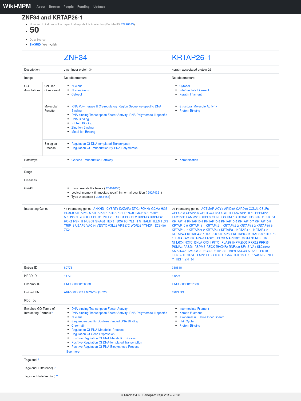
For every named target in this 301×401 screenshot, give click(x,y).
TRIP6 (249, 255)
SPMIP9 (230, 250)
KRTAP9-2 (181, 238)
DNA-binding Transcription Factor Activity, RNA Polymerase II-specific (119, 114)
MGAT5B (248, 238)
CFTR (204, 212)
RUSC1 (89, 221)
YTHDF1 (148, 225)
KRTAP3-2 (228, 229)
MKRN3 (69, 217)
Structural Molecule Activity (198, 106)
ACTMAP (207, 208)
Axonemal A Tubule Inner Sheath (201, 317)
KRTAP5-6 (209, 234)
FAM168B (178, 217)
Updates (99, 6)
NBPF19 (261, 238)
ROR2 (68, 221)
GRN (215, 217)
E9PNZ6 (89, 292)
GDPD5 (206, 217)
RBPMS (143, 217)
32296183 (127, 24)
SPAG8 (100, 221)
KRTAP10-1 (195, 221)
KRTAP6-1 (225, 234)
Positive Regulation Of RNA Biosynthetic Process (105, 346)
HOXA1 (243, 217)
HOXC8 (69, 212)
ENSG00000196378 (77, 284)
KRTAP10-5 (83, 212)
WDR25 (136, 225)
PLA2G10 (228, 242)
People (68, 6)
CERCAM (178, 212)
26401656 (112, 188)
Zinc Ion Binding (82, 127)
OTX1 (88, 217)
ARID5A (229, 208)
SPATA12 (216, 250)
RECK (210, 246)
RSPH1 (78, 221)
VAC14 (91, 225)
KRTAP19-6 (265, 225)
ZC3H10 (160, 225)
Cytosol (76, 94)
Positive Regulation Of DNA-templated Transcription (106, 342)
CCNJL (253, 208)
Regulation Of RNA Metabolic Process (97, 329)
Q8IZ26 (101, 292)
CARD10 (242, 208)
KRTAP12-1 (214, 225)
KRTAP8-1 (116, 212)
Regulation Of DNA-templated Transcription (100, 143)
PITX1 (97, 217)
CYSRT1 (112, 208)
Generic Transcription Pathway (92, 159)
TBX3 (110, 221)
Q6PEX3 (178, 292)
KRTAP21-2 (197, 229)
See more (72, 351)
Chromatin (78, 325)
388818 (177, 267)
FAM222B (193, 217)
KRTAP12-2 (231, 225)
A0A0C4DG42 (73, 292)
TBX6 (119, 221)
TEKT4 (177, 255)
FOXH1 (145, 208)
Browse (54, 6)
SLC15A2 (263, 246)
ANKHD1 (99, 208)
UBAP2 (80, 225)
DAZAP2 (125, 208)
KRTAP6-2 (240, 234)
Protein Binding (81, 123)
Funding (83, 6)
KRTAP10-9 (180, 225)
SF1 (243, 246)
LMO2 (139, 212)
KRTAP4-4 (179, 234)
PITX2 (107, 217)
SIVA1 (251, 246)
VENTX (102, 225)
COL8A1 (214, 212)
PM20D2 (241, 242)
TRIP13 (69, 225)
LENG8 (129, 212)
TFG (138, 221)
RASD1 (188, 246)
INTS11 (259, 217)
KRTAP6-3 (255, 234)
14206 (176, 275)
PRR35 (264, 242)
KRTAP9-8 (197, 238)
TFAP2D (201, 255)
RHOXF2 (222, 246)
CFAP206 (192, 212)
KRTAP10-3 (212, 221)
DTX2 (135, 208)
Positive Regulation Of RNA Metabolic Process (103, 338)
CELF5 (264, 208)
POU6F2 (131, 217)
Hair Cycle (186, 321)
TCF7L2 (129, 221)
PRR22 (253, 242)
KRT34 (270, 217)
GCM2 (155, 208)
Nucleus (77, 86)
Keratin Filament (190, 94)
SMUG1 (193, 250)
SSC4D (242, 250)
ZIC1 (67, 229)
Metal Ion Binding (83, 131)
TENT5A (188, 255)
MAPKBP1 (151, 212)
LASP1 (210, 238)
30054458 (102, 196)
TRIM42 (227, 255)
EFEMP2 (261, 212)
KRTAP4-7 (194, 234)
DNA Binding (80, 119)
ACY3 (219, 208)
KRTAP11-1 (197, 225)
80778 (68, 267)
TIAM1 (146, 221)
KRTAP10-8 (263, 221)
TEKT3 (263, 250)
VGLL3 (112, 225)
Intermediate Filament (194, 90)
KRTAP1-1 (179, 221)
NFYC (79, 217)
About (40, 6)
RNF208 (234, 246)
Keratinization (188, 159)
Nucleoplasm (80, 90)
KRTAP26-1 (191, 56)
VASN (258, 255)
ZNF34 (75, 56)
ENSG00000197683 (185, 284)
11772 (68, 275)
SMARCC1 (179, 250)
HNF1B (232, 217)
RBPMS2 (156, 217)
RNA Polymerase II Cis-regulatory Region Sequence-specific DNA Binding (116, 108)
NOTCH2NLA (193, 242)
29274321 (154, 192)
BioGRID (35, 44)
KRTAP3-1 (213, 229)
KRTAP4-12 (244, 229)
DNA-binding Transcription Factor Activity (99, 308)
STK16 (252, 250)
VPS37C (124, 225)
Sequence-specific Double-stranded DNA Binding (104, 321)
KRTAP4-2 (260, 229)
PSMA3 (177, 246)
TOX (218, 255)
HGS (164, 208)
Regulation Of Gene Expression (93, 334)
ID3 (251, 217)
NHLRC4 (178, 242)
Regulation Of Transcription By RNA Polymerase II (105, 147)
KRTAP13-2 (248, 225)
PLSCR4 (118, 217)
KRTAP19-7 (180, 229)
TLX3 (164, 221)
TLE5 (156, 221)
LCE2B (220, 238)
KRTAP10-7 (246, 221)
